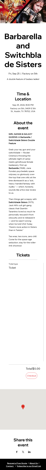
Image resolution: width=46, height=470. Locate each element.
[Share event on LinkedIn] (29, 452)
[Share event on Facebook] (17, 452)
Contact (10, 466)
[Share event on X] (23, 452)
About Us (34, 463)
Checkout (31, 375)
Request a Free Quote (17, 463)
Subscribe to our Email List (29, 466)
